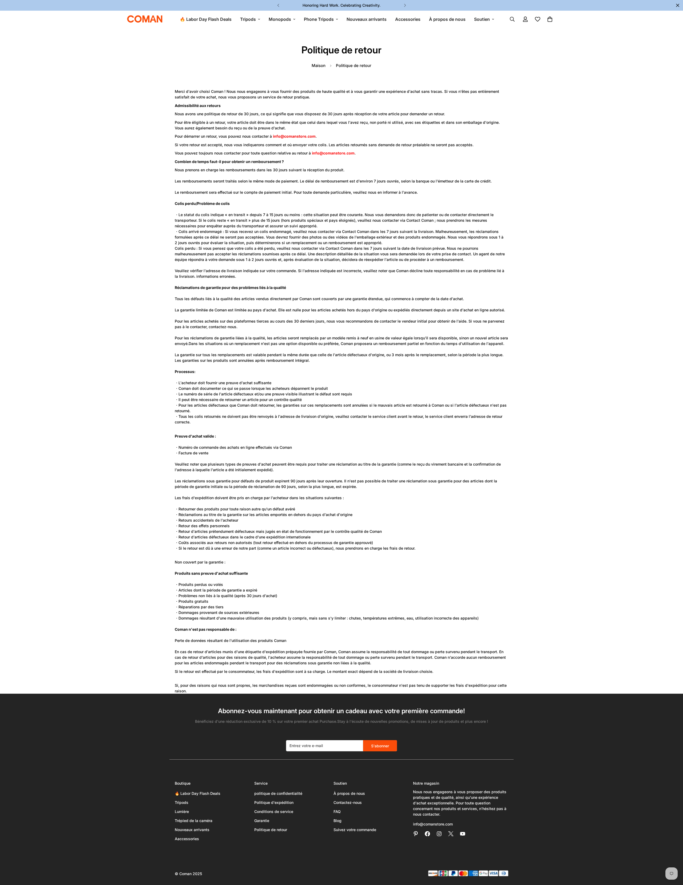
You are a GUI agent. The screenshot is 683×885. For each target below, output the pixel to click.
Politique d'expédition (273, 802)
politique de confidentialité (278, 793)
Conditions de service (273, 811)
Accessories (407, 19)
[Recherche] (512, 19)
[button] (550, 19)
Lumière (182, 811)
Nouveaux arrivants (367, 19)
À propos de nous (447, 19)
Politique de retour (270, 829)
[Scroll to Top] (672, 856)
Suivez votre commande (354, 829)
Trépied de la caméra (193, 820)
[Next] (405, 5)
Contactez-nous (347, 802)
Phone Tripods (319, 19)
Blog (337, 820)
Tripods (248, 19)
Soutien (482, 19)
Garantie (261, 820)
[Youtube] (462, 833)
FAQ (337, 811)
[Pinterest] (415, 833)
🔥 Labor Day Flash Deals (206, 19)
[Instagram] (439, 833)
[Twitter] (451, 833)
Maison (318, 65)
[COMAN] (144, 19)
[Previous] (278, 5)
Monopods (280, 19)
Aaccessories (187, 838)
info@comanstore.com (433, 824)
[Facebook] (427, 833)
